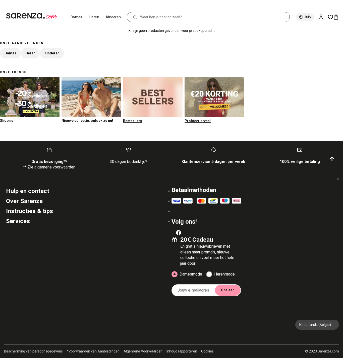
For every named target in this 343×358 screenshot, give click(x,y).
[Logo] (34, 16)
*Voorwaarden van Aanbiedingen (93, 351)
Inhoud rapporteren (181, 351)
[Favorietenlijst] (330, 17)
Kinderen (113, 17)
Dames (76, 17)
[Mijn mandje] (338, 17)
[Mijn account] (323, 17)
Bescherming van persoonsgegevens (33, 351)
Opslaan (228, 290)
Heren (94, 17)
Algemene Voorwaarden (143, 351)
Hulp (307, 17)
